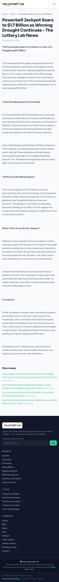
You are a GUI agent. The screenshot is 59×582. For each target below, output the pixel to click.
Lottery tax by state (10, 505)
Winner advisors (9, 543)
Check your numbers (11, 501)
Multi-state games (10, 474)
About (5, 520)
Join (53, 443)
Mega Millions (8, 467)
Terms (40, 579)
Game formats (8, 482)
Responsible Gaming (10, 579)
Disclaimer (25, 579)
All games (6, 459)
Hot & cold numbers (11, 497)
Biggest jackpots (9, 471)
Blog (4, 524)
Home (5, 14)
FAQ (4, 532)
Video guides (8, 539)
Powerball (6, 463)
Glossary (6, 535)
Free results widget (10, 509)
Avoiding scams (9, 547)
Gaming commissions (11, 478)
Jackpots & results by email (12, 439)
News (13, 14)
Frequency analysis (10, 494)
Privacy (33, 579)
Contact (5, 551)
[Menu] (54, 4)
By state (5, 455)
